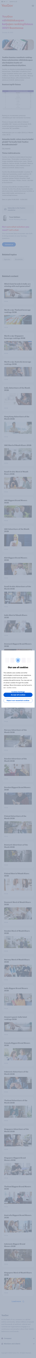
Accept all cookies (18, 695)
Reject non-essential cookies (18, 700)
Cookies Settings (18, 692)
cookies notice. (12, 687)
